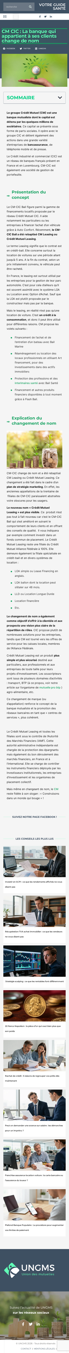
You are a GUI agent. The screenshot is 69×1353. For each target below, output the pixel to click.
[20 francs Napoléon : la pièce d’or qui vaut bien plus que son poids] (34, 1005)
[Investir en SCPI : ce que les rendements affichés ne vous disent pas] (34, 861)
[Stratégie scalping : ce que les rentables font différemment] (34, 961)
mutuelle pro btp (49, 687)
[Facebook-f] (40, 16)
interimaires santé (26, 383)
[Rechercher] (30, 7)
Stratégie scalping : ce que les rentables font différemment (34, 981)
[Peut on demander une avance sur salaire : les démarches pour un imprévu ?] (34, 1105)
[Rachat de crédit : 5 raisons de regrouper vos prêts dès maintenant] (34, 1055)
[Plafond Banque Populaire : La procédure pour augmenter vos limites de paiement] (34, 1204)
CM (56, 789)
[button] (16, 16)
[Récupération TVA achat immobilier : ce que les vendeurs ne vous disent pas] (34, 911)
